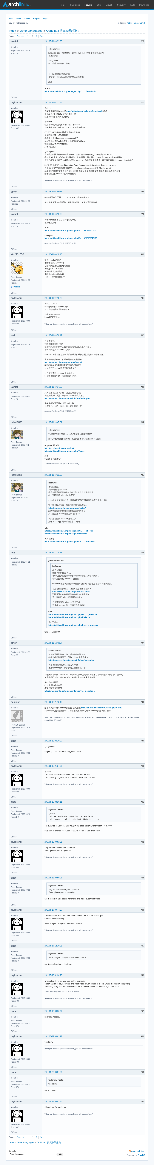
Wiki (99, 5)
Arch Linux (16, 5)
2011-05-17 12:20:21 (53, 946)
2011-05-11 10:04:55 (53, 387)
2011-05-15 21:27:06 (53, 766)
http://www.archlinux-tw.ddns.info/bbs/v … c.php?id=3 (70, 691)
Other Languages (31, 30)
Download (144, 5)
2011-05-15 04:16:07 (53, 741)
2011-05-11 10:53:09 (53, 475)
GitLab (109, 5)
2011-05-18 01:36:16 (53, 975)
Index (11, 18)
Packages (75, 5)
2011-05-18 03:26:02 (53, 1011)
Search (27, 18)
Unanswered (139, 23)
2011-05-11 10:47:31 (53, 422)
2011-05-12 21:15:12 (53, 702)
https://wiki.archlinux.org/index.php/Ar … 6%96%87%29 (70, 230)
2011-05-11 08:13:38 (53, 214)
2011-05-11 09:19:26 (53, 298)
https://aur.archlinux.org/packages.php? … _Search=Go (70, 91)
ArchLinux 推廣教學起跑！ (63, 30)
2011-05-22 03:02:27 (53, 1036)
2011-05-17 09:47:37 (53, 910)
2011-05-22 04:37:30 (53, 1072)
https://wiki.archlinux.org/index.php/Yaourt (64, 451)
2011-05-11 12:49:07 (53, 643)
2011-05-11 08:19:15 (53, 254)
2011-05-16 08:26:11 (53, 802)
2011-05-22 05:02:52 (53, 1101)
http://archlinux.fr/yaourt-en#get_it (60, 448)
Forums (88, 5)
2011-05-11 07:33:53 (53, 102)
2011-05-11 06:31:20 (53, 41)
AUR (132, 5)
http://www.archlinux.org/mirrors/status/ (63, 362)
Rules (18, 18)
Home (63, 5)
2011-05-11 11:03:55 (53, 552)
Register (36, 18)
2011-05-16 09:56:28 (53, 878)
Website (17, 287)
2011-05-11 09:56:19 (53, 335)
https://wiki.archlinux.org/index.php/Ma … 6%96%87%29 (71, 238)
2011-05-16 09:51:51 (53, 842)
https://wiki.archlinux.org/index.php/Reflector (66, 534)
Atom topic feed (138, 1151)
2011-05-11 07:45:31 (53, 192)
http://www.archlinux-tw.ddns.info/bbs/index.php (67, 398)
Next (42, 36)
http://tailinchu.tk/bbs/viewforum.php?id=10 (101, 708)
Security (121, 5)
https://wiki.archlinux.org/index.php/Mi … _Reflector (69, 531)
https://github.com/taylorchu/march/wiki (84, 111)
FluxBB (141, 1155)
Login (45, 18)
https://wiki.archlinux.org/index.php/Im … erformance (69, 541)
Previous (20, 36)
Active (129, 23)
